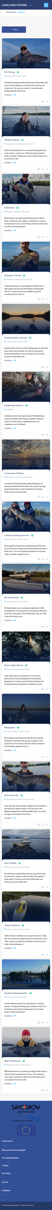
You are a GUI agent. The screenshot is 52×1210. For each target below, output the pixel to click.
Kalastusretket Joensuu (15, 337)
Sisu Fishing (10, 863)
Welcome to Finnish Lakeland (13, 1150)
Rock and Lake (11, 795)
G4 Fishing (9, 72)
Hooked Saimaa (11, 140)
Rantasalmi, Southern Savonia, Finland (19, 477)
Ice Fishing (6, 1173)
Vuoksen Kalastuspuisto (15, 993)
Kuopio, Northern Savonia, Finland (18, 669)
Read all (5, 1182)
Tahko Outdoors (12, 925)
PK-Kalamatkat (11, 597)
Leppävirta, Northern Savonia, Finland (19, 279)
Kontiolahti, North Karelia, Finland (17, 867)
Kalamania (9, 207)
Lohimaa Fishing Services (16, 535)
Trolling (5, 1165)
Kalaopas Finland (12, 275)
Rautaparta (9, 727)
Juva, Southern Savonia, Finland (17, 601)
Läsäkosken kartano (13, 405)
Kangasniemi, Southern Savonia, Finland (20, 144)
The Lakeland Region (10, 1158)
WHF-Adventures (12, 1061)
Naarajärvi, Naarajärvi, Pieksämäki (17, 212)
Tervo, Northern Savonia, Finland (17, 539)
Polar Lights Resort (13, 665)
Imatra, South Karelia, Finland (16, 76)
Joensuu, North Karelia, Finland (17, 342)
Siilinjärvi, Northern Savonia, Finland (18, 1065)
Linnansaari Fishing (13, 473)
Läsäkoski (9, 409)
